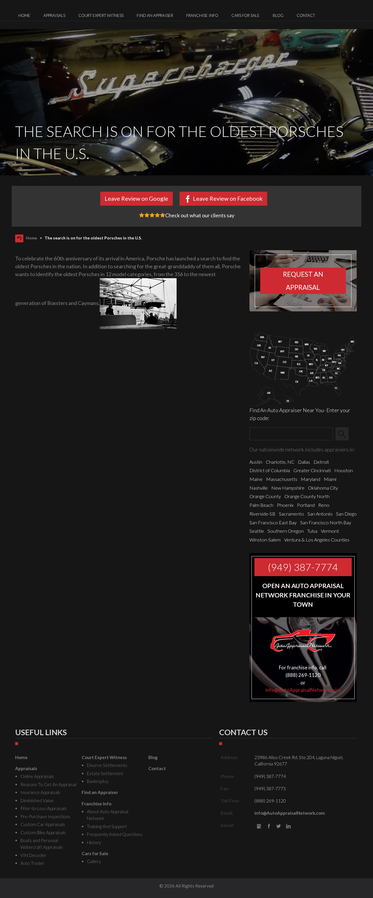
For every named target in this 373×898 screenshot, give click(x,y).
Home (31, 238)
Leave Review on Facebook (228, 198)
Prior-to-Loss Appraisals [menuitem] (43, 808)
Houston (343, 470)
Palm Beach (261, 505)
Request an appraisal (303, 280)
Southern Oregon (286, 531)
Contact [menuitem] (306, 15)
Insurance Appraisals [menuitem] (40, 792)
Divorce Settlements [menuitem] (107, 765)
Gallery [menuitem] (94, 861)
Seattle (256, 531)
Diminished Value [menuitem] (37, 800)
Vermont (330, 531)
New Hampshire (288, 488)
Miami (330, 479)
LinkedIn (288, 826)
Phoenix (285, 505)
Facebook (268, 826)
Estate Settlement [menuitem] (105, 773)
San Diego (346, 513)
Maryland (310, 479)
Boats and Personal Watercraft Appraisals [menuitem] (41, 844)
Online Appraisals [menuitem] (37, 776)
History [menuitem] (94, 842)
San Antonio (319, 513)
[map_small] (303, 368)
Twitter (278, 826)
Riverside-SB (262, 513)
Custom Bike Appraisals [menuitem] (43, 832)
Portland (306, 505)
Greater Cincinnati (312, 470)
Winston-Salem (265, 539)
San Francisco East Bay (273, 522)
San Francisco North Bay (325, 522)
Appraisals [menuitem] (54, 15)
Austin (255, 462)
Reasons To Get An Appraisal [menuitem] (48, 784)
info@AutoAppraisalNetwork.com (303, 690)
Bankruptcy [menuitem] (97, 781)
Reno (323, 505)
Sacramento (291, 513)
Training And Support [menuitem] (107, 826)
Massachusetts (281, 479)
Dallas (304, 462)
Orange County (265, 496)
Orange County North (307, 496)
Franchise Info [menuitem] (202, 15)
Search (345, 434)
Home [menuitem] (24, 15)
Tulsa (312, 531)
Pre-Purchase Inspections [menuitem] (45, 816)
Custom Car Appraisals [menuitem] (42, 824)
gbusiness (258, 826)
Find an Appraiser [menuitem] (155, 15)
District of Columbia (269, 470)
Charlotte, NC (280, 462)
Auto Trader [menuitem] (32, 863)
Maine (256, 479)
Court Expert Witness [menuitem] (101, 15)
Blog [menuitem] (278, 15)
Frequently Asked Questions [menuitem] (114, 834)
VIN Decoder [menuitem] (33, 855)
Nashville (258, 488)
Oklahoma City (323, 488)
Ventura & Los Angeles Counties (316, 539)
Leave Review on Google (136, 198)
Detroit (321, 462)
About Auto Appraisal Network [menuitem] (107, 815)
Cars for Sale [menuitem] (245, 15)
